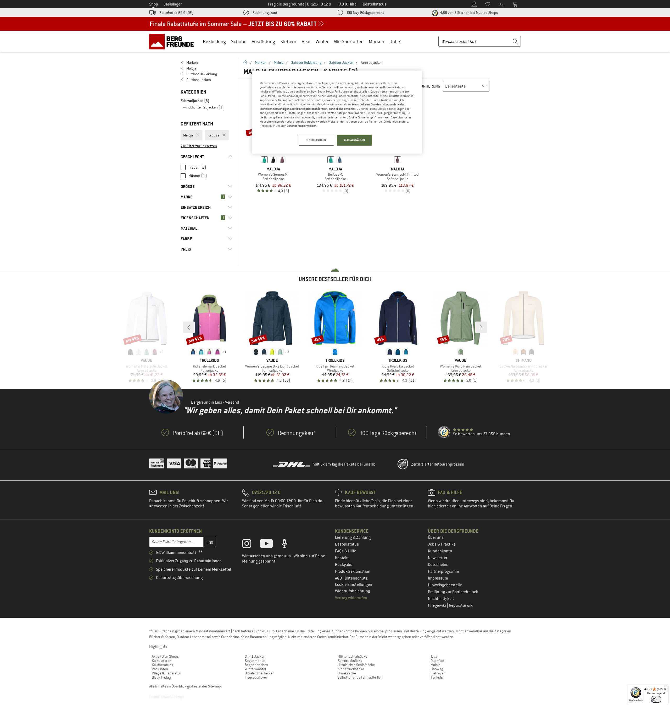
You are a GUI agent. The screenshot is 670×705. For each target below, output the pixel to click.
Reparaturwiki (461, 605)
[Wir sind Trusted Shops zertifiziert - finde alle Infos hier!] (444, 432)
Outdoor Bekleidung (306, 62)
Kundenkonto (440, 551)
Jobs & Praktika (442, 544)
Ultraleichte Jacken (260, 673)
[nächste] (481, 327)
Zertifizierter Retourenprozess (437, 464)
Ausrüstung (263, 41)
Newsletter (437, 557)
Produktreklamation (352, 571)
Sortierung (429, 86)
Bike (306, 41)
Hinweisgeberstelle (445, 585)
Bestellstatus (347, 544)
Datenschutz (356, 578)
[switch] (656, 699)
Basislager (172, 4)
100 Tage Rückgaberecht (365, 12)
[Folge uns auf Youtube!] (270, 544)
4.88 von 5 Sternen (468, 12)
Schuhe (239, 41)
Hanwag (437, 669)
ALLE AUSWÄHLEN (354, 140)
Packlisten (160, 669)
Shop (153, 4)
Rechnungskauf (265, 12)
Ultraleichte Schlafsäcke (356, 664)
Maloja (278, 62)
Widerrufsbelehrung (352, 591)
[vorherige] (189, 327)
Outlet (395, 41)
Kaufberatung (162, 664)
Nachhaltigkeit (441, 598)
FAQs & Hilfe (345, 551)
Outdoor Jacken (341, 62)
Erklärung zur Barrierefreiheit (453, 591)
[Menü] (665, 687)
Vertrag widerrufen (351, 597)
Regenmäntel (255, 660)
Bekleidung (214, 41)
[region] (337, 112)
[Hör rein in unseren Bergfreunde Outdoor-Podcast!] (288, 544)
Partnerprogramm (443, 571)
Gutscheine (438, 564)
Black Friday (161, 677)
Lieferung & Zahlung (353, 537)
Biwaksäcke (347, 673)
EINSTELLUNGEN (316, 140)
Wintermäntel (255, 669)
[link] (207, 62)
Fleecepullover (256, 677)
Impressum (438, 578)
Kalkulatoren (161, 660)
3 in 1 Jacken (255, 656)
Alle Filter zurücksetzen (199, 146)
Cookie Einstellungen (353, 584)
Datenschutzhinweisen (301, 126)
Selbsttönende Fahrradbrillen (360, 677)
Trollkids (437, 677)
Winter (322, 41)
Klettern (288, 41)
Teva (434, 656)
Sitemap (214, 686)
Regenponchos (256, 664)
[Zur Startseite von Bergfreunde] (173, 41)
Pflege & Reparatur (166, 673)
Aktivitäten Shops (165, 656)
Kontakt (342, 557)
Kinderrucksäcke (351, 669)
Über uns (436, 537)
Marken (376, 41)
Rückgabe (343, 564)
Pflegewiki (437, 605)
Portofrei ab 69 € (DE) (176, 12)
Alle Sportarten (349, 41)
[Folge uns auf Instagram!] (250, 544)
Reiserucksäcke (350, 660)
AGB (339, 578)
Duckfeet (437, 660)
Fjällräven (438, 673)
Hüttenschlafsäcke (352, 656)
